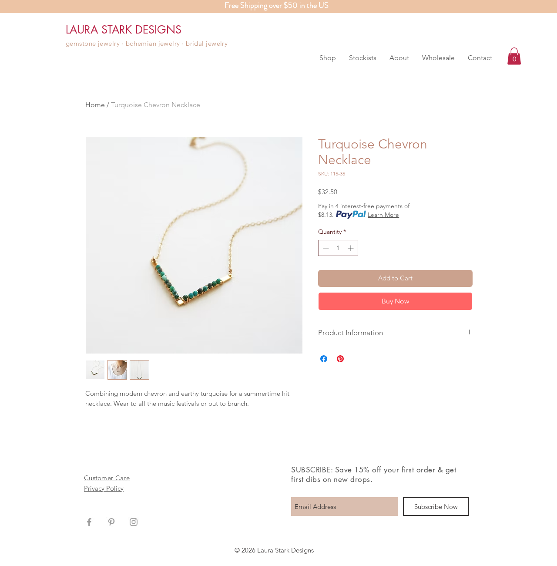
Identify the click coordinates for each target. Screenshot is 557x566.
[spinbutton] (338, 248)
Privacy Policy (104, 488)
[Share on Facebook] (324, 359)
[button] (327, 57)
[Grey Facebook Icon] (89, 522)
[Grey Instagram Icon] (133, 522)
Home (95, 105)
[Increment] (351, 248)
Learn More (383, 215)
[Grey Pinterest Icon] (111, 522)
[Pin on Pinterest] (340, 359)
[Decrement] (324, 248)
